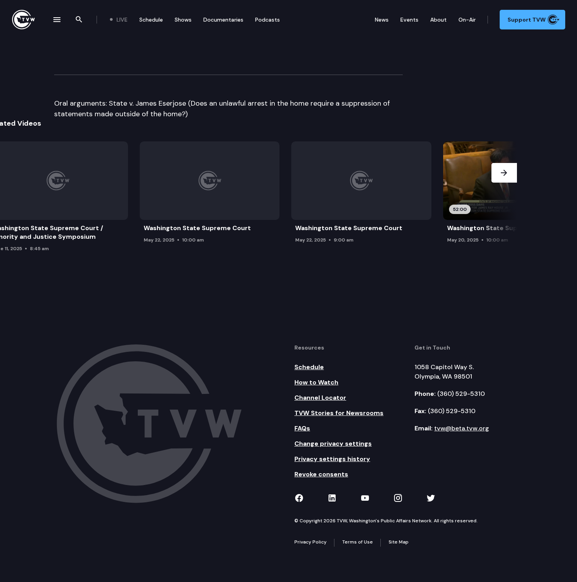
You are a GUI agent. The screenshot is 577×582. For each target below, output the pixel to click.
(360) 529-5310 (461, 394)
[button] (504, 198)
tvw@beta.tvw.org (461, 428)
